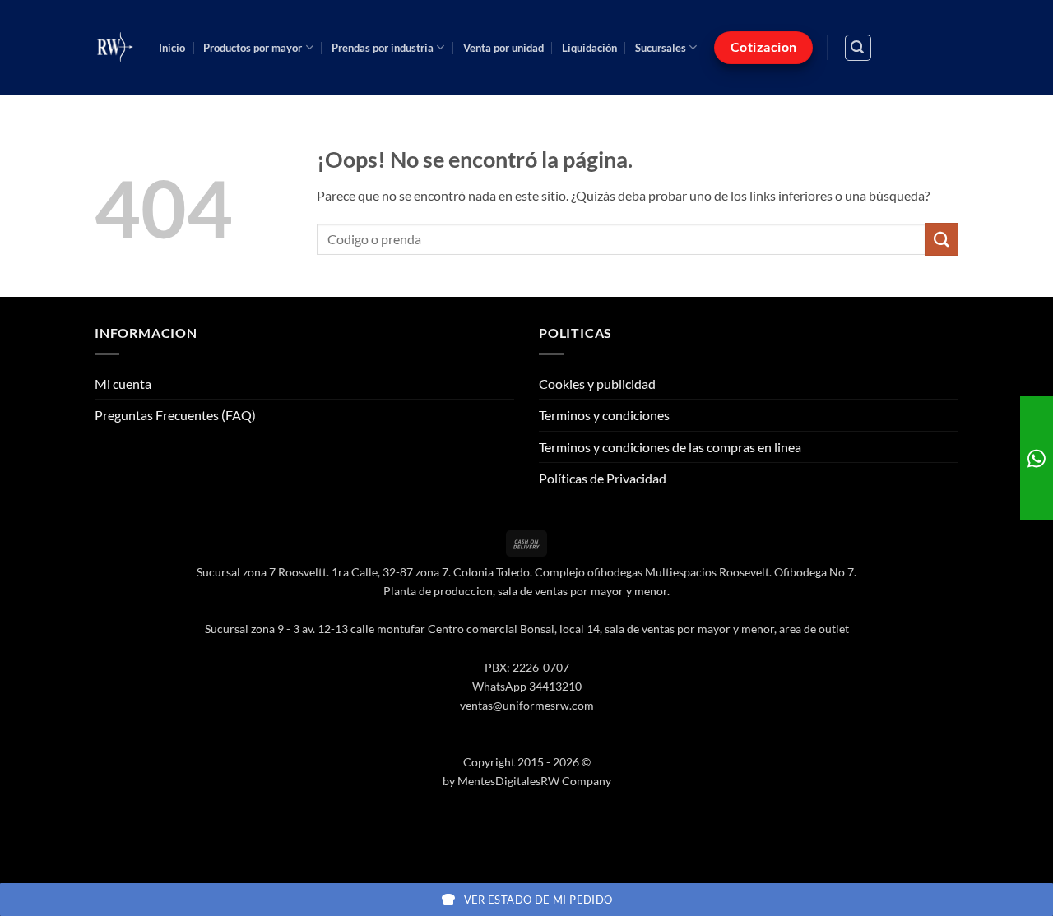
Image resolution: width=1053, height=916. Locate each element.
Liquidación (589, 47)
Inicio (172, 47)
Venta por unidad (503, 47)
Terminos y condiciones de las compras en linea (670, 447)
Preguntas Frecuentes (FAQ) (175, 415)
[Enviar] (941, 239)
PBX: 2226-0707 (527, 667)
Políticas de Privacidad (602, 478)
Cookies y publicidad (597, 383)
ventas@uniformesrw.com (527, 705)
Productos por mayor (252, 47)
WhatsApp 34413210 (527, 686)
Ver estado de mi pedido (538, 899)
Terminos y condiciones (604, 415)
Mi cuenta (123, 383)
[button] (858, 48)
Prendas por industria (383, 47)
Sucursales (660, 47)
